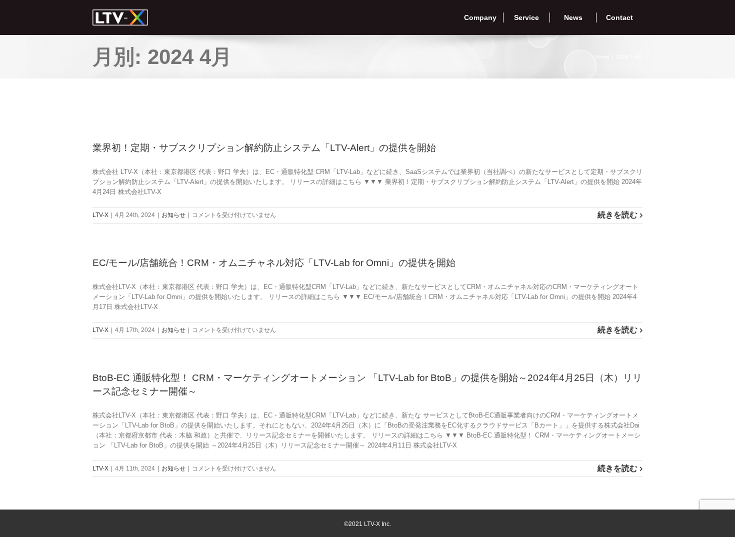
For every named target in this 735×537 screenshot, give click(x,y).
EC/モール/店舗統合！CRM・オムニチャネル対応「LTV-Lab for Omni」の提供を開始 (274, 263)
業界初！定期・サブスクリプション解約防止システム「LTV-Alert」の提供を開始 (264, 147)
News (573, 18)
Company (480, 18)
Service (526, 18)
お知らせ (174, 215)
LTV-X (100, 215)
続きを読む (618, 214)
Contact (619, 18)
